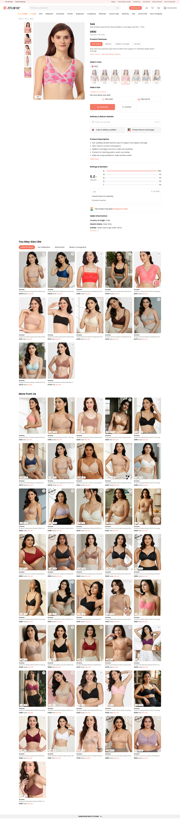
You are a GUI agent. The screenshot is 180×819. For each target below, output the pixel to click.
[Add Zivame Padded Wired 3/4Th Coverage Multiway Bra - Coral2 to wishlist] (158, 582)
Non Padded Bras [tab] (44, 247)
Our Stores (146, 2)
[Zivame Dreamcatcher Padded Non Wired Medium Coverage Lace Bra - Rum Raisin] (118, 315)
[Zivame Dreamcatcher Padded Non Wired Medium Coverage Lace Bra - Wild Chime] (147, 315)
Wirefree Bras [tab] (59, 247)
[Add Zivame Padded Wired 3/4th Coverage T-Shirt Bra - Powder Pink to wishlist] (130, 672)
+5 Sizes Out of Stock (98, 92)
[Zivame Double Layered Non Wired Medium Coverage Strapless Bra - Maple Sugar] (32, 315)
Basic (31, 19)
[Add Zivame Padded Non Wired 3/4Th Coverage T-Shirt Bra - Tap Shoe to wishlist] (101, 672)
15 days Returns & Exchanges (143, 130)
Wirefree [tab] (108, 44)
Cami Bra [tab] (137, 44)
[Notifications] (146, 8)
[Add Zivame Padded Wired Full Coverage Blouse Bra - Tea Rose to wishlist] (158, 254)
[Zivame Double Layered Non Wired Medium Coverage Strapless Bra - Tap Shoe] (61, 315)
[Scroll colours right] (159, 77)
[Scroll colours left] (92, 77)
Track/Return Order (124, 2)
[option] (27, 27)
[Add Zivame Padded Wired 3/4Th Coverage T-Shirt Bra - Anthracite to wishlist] (158, 400)
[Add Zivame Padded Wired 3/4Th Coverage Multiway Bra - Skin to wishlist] (158, 490)
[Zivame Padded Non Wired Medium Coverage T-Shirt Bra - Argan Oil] (61, 361)
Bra (26, 19)
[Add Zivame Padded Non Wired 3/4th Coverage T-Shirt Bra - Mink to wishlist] (43, 763)
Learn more (94, 54)
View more (94, 159)
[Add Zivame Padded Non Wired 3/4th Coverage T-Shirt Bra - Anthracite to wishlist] (72, 582)
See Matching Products (111, 54)
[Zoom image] (59, 61)
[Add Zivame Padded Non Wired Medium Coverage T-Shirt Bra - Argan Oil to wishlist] (72, 344)
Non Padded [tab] (96, 44)
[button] (118, 8)
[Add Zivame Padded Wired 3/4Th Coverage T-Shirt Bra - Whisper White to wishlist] (158, 445)
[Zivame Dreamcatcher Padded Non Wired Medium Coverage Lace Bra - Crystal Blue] (32, 361)
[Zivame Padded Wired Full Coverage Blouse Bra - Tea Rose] (147, 270)
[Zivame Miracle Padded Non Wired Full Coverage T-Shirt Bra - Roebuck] (32, 270)
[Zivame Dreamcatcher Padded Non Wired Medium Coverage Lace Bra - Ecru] (90, 315)
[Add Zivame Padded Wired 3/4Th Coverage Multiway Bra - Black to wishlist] (158, 672)
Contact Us (136, 2)
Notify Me (104, 107)
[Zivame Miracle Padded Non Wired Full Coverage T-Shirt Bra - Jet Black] (118, 270)
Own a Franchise (169, 2)
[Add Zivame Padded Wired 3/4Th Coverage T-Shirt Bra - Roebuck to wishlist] (43, 627)
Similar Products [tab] (27, 247)
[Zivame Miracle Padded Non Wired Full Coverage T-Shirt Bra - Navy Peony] (61, 270)
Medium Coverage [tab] (122, 44)
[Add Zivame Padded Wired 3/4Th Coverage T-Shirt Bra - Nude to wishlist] (72, 400)
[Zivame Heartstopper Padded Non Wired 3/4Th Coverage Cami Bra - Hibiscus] (90, 270)
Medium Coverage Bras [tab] (77, 247)
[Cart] (158, 8)
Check (157, 122)
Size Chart (109, 99)
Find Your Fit (145, 99)
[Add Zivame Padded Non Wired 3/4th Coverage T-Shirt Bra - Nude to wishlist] (43, 490)
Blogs (113, 2)
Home (20, 19)
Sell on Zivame (157, 2)
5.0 (38, 97)
